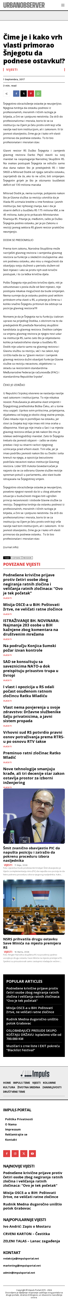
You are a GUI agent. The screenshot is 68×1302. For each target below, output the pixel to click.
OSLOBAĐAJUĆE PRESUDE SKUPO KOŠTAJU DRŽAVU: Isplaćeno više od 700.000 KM (33, 1034)
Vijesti (12, 69)
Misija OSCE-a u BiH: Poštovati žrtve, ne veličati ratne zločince (32, 607)
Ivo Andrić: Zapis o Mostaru (27, 1226)
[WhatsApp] (38, 93)
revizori (27, 558)
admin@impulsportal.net (19, 1272)
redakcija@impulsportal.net (21, 1258)
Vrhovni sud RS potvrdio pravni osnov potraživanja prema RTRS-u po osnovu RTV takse (33, 737)
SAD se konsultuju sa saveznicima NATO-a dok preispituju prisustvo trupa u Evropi (30, 668)
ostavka (16, 558)
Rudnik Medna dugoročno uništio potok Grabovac (32, 1021)
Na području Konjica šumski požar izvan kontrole (29, 648)
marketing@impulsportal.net (22, 1265)
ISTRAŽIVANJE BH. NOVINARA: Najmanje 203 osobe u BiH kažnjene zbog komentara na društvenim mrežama (31, 627)
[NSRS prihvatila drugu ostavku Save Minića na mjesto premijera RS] (34, 907)
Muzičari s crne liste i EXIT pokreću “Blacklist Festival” (33, 1048)
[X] (23, 93)
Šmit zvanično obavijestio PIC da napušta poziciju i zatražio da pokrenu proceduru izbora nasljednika (31, 854)
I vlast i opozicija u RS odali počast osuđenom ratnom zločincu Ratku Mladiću (28, 691)
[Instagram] (15, 1153)
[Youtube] (32, 1153)
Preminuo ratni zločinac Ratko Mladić (32, 755)
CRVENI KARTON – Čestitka (26, 1233)
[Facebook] (16, 93)
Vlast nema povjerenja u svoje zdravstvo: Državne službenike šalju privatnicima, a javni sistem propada (32, 714)
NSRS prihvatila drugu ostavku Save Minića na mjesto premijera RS (32, 943)
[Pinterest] (31, 93)
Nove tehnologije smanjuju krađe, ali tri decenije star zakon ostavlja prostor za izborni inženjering (34, 775)
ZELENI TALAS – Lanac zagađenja (31, 1241)
